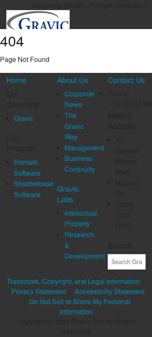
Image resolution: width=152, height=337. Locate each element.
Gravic (23, 118)
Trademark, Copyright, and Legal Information (73, 281)
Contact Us (126, 79)
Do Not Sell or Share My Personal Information (79, 306)
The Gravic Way (74, 126)
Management (84, 147)
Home (16, 79)
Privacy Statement (38, 291)
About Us (72, 79)
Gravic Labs (68, 193)
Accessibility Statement (109, 291)
